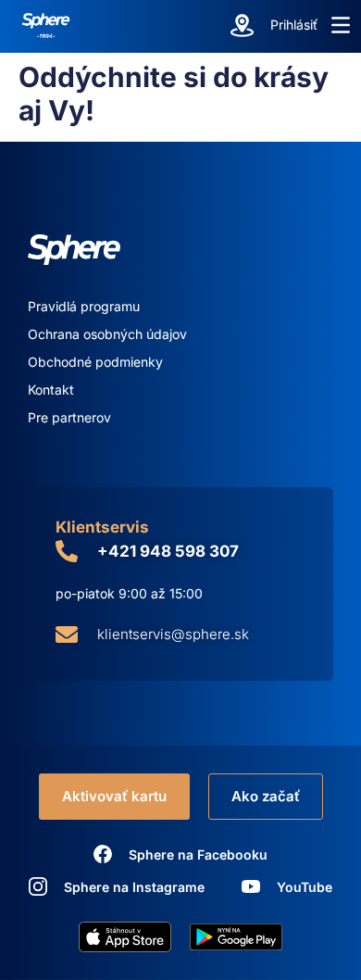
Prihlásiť (293, 24)
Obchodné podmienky (95, 362)
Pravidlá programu (84, 306)
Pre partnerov (69, 417)
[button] (340, 25)
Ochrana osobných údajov (107, 334)
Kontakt (51, 389)
